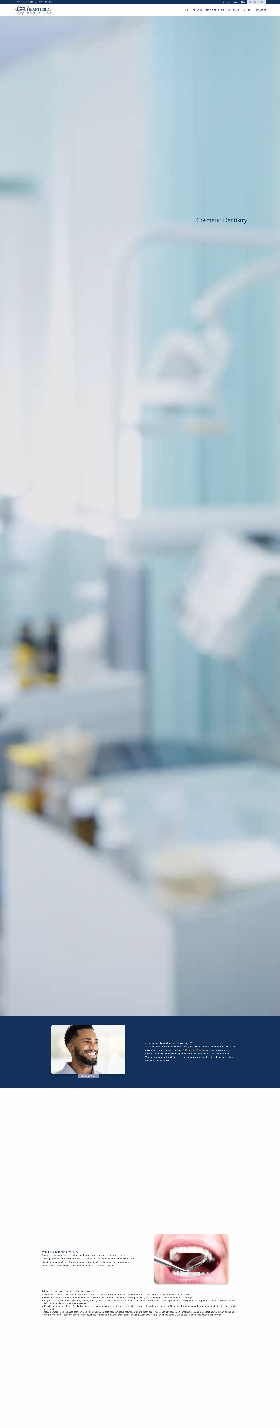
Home (188, 10)
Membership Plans (230, 10)
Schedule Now (256, 2)
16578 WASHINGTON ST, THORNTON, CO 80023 (36, 2)
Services (246, 10)
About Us (197, 10)
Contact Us (260, 10)
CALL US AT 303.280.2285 (234, 2)
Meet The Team (212, 10)
